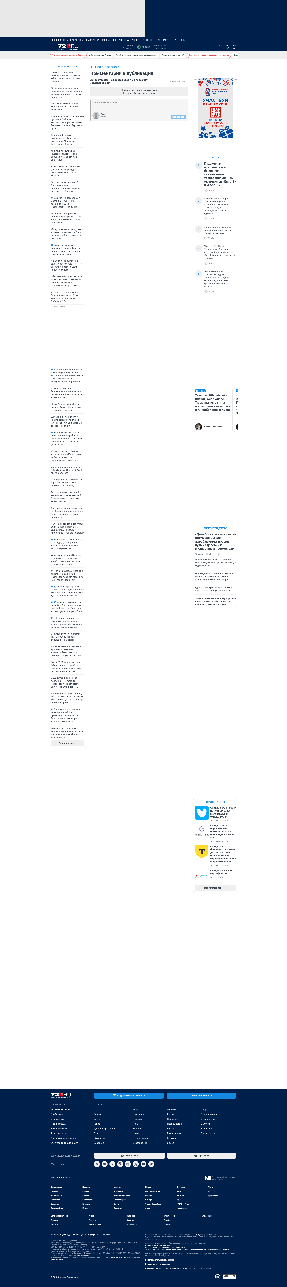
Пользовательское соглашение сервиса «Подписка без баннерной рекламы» (178, 1268)
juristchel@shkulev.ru (119, 1257)
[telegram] (97, 1164)
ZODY (182, 40)
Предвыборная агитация (64, 1138)
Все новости (67, 66)
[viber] (120, 1164)
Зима (135, 1109)
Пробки (144, 47)
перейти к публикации (107, 67)
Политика (172, 1119)
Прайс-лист (57, 1114)
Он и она (171, 1109)
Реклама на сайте (60, 1109)
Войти (103, 117)
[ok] (112, 1164)
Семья (170, 1143)
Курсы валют (162, 40)
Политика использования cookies (159, 1260)
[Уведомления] (227, 47)
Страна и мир (208, 1119)
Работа (170, 1128)
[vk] (105, 1164)
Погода (105, 40)
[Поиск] (220, 47)
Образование (140, 1143)
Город (97, 1123)
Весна (97, 1119)
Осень (170, 1114)
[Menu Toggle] (52, 47)
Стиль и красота (209, 1114)
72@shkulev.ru (83, 1255)
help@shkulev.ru (57, 1259)
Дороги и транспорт (104, 1128)
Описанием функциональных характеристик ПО (165, 1247)
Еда (96, 1133)
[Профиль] (234, 47)
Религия (171, 1138)
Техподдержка (58, 1133)
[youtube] (143, 1164)
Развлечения (174, 1133)
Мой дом (137, 1128)
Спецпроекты (208, 1133)
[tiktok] (151, 1164)
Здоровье (99, 1143)
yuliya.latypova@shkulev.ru (207, 1235)
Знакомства (92, 40)
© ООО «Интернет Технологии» (65, 1277)
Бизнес (97, 1114)
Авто (96, 1109)
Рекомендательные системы (157, 1264)
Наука (136, 1133)
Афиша (135, 40)
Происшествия (175, 1123)
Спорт (204, 1109)
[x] (136, 1164)
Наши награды (58, 1123)
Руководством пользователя (157, 1245)
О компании (57, 1119)
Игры (175, 40)
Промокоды (76, 40)
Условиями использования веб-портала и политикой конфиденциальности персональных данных (187, 1249)
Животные (99, 1138)
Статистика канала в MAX (64, 1143)
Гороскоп (147, 40)
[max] (128, 1164)
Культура (137, 1119)
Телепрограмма (121, 40)
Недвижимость (59, 40)
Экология (206, 1123)
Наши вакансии (59, 1128)
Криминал (138, 1114)
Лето (135, 1123)
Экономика (207, 1128)
